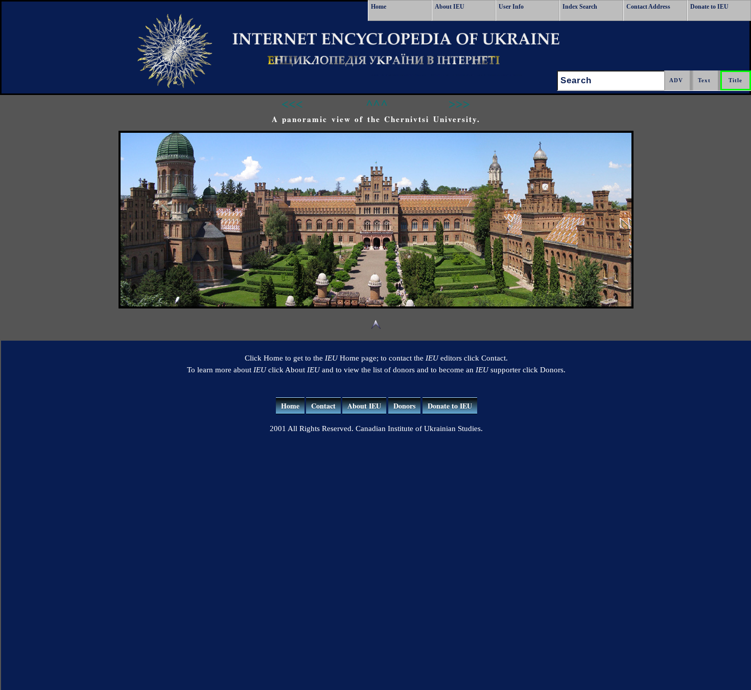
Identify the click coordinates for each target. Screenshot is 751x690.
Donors (404, 405)
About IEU (449, 6)
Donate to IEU (709, 6)
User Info (511, 6)
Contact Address (648, 6)
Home (378, 6)
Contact (323, 405)
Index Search (579, 6)
